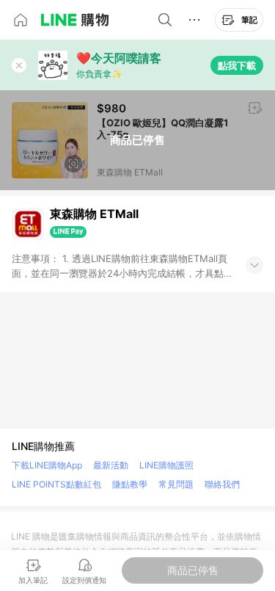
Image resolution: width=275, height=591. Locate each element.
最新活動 (110, 465)
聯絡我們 (222, 484)
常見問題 (176, 484)
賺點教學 (129, 484)
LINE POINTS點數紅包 (56, 484)
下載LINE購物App (47, 465)
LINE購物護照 (166, 465)
